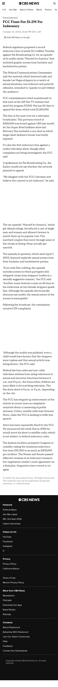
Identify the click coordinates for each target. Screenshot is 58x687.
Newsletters (8, 596)
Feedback (8, 646)
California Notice (11, 569)
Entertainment (10, 17)
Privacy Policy (9, 564)
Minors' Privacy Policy (13, 582)
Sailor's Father (27, 9)
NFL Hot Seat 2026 (12, 519)
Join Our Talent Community (16, 637)
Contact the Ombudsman (15, 651)
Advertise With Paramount (15, 632)
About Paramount (11, 627)
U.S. (4, 9)
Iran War (13, 9)
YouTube (7, 537)
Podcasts (7, 600)
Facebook (8, 541)
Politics (48, 9)
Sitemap (7, 614)
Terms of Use (9, 578)
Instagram (7, 546)
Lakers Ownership (11, 524)
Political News (10, 510)
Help (5, 641)
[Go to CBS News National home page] (29, 3)
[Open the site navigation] (10, 3)
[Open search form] (54, 3)
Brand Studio (9, 610)
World (39, 9)
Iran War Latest (10, 514)
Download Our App (12, 605)
